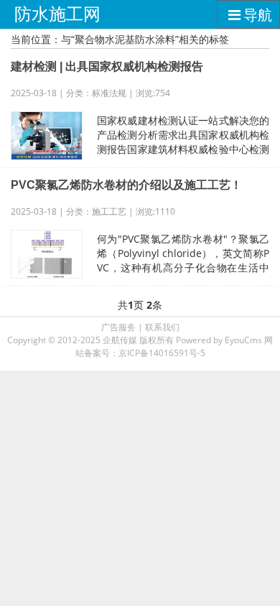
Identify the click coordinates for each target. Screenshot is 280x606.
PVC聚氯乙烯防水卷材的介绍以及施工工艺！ (126, 185)
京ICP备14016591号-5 (161, 353)
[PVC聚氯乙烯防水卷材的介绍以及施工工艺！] (47, 254)
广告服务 (118, 327)
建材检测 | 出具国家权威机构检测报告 (107, 66)
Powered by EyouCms (218, 340)
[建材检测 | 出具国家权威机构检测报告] (47, 135)
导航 (257, 15)
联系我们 (162, 327)
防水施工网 (57, 14)
